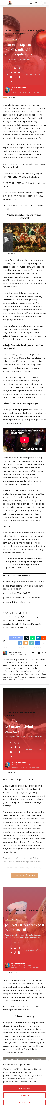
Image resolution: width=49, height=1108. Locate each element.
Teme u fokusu (11, 40)
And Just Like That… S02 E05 (18, 593)
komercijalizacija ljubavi (32, 617)
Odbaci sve (24, 1102)
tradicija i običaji (9, 627)
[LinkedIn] (45, 653)
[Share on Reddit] (15, 72)
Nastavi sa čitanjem (24, 875)
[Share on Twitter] (15, 68)
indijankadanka (20, 88)
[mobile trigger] (5, 2)
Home (8, 30)
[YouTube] (39, 653)
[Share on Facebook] (11, 68)
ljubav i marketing (10, 620)
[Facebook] (36, 653)
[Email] (11, 77)
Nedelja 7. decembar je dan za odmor (23, 597)
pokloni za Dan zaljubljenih (13, 624)
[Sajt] (33, 653)
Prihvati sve (24, 1088)
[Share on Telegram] (19, 72)
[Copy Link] (15, 77)
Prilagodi (24, 1095)
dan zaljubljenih (21, 613)
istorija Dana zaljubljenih (12, 617)
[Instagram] (42, 653)
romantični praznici (33, 624)
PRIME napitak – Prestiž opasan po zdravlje (25, 581)
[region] (24, 1084)
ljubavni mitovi (24, 620)
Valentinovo (22, 627)
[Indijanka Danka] (10, 2)
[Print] (19, 77)
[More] (11, 82)
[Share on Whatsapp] (19, 68)
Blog (15, 30)
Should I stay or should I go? (18, 602)
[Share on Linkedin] (11, 72)
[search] (31, 3)
